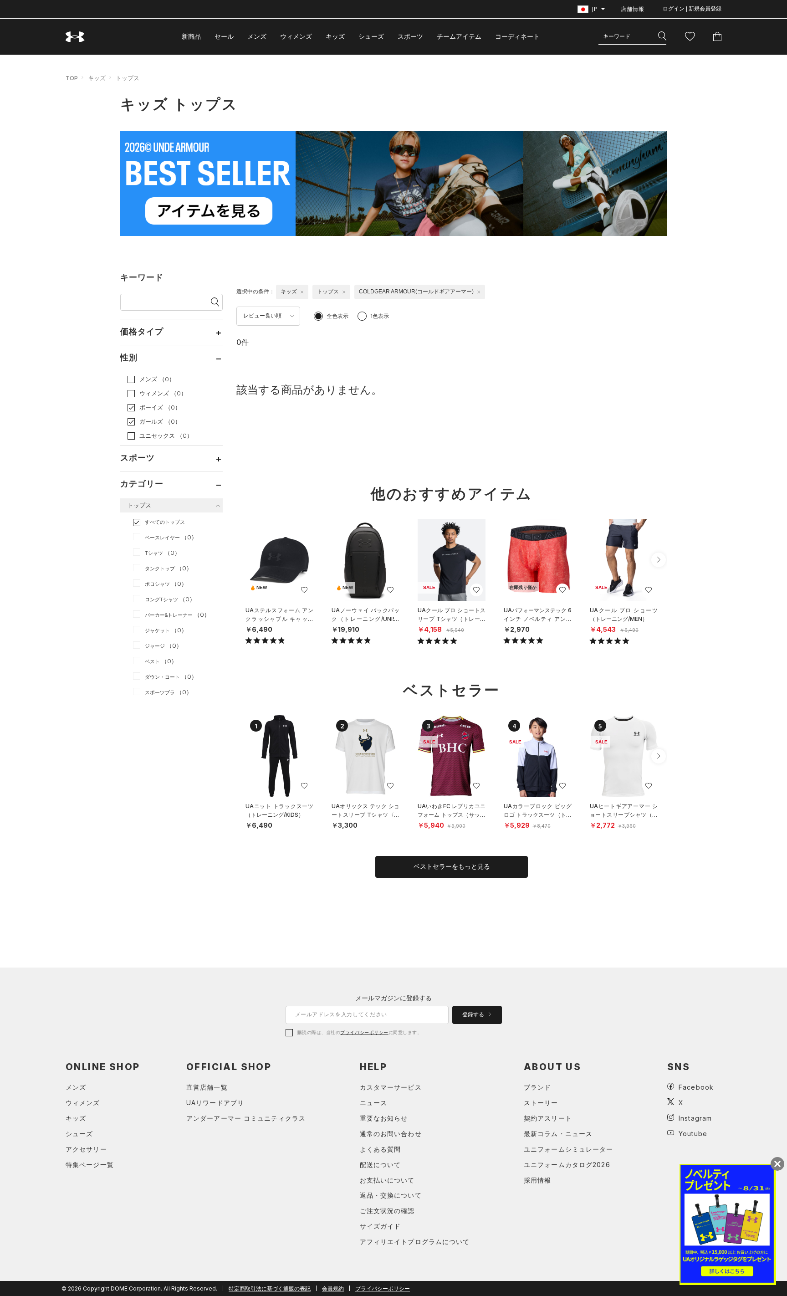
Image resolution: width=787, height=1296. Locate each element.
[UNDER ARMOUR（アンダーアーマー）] (75, 36)
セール (224, 36)
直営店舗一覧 (207, 1087)
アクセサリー (86, 1149)
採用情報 (537, 1180)
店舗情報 (632, 8)
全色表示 (337, 315)
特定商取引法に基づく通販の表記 (270, 1288)
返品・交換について (391, 1195)
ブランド (537, 1087)
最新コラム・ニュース (558, 1133)
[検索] (662, 36)
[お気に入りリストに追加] (304, 590)
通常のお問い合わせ (391, 1133)
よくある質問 (380, 1149)
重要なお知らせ (384, 1118)
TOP (72, 78)
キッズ (335, 36)
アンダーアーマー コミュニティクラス (246, 1118)
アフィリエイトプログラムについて (415, 1241)
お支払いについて (387, 1180)
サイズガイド (380, 1226)
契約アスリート (548, 1118)
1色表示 (379, 315)
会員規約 (333, 1288)
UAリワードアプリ (215, 1102)
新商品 (191, 36)
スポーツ (410, 36)
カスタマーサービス (391, 1087)
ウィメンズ (296, 36)
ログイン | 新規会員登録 (692, 8)
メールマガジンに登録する (393, 998)
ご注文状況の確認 (387, 1210)
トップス (127, 78)
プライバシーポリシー (364, 1032)
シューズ (371, 36)
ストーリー (541, 1102)
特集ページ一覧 (90, 1164)
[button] (658, 560)
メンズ (256, 36)
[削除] (302, 292)
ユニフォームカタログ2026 (567, 1164)
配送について (380, 1164)
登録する (473, 1014)
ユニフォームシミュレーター (568, 1149)
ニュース (373, 1102)
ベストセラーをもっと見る (452, 866)
